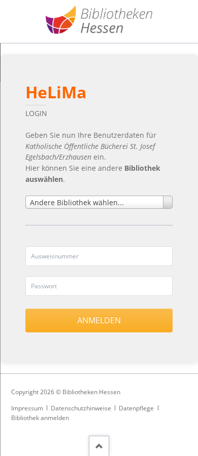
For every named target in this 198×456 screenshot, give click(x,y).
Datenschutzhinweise (81, 408)
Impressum (27, 408)
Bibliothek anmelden (40, 417)
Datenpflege (136, 408)
